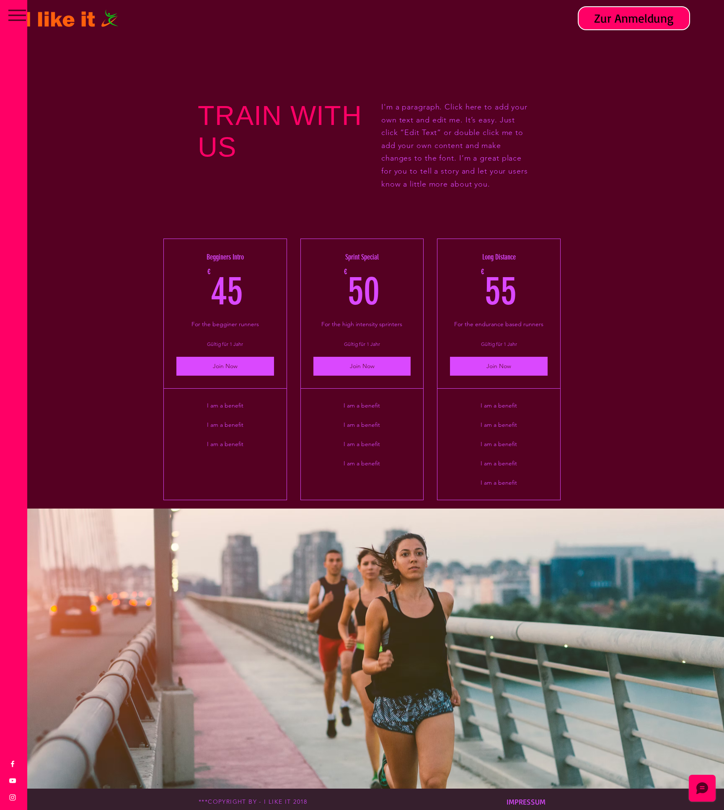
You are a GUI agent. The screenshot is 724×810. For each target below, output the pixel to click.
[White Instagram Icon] (12, 797)
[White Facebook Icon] (12, 764)
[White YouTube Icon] (12, 780)
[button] (17, 15)
